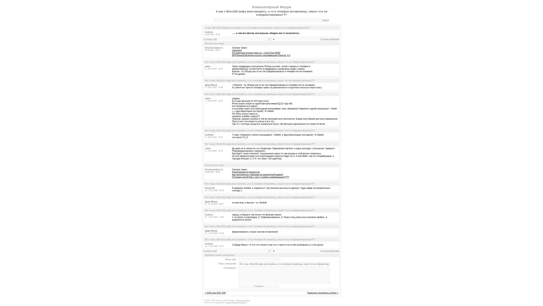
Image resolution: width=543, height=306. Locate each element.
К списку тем (210, 39)
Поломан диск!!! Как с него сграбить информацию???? (260, 177)
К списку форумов (329, 39)
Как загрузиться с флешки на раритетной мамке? (257, 174)
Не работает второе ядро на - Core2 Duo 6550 (256, 53)
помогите (237, 50)
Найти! (325, 20)
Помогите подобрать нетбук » (322, 293)
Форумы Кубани (243, 300)
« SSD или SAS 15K (215, 293)
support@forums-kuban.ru (236, 302)
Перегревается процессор (246, 172)
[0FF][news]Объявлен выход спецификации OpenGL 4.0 (261, 55)
